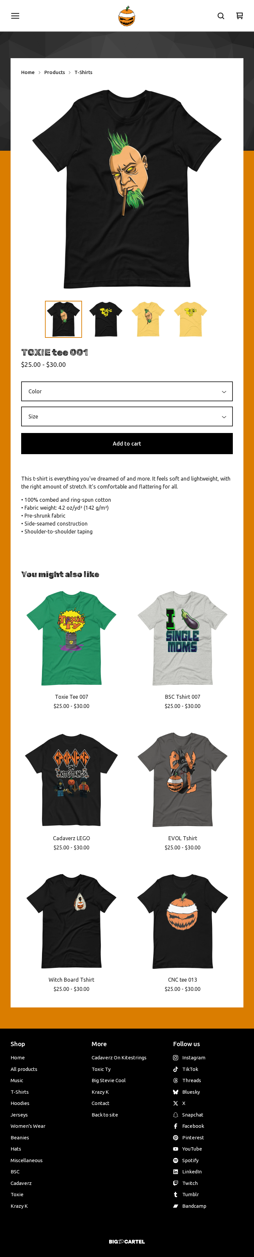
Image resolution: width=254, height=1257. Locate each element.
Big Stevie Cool (109, 1080)
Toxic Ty (101, 1069)
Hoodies (20, 1103)
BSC (15, 1171)
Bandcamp (194, 1206)
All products (24, 1069)
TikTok (190, 1069)
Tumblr (190, 1194)
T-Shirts (83, 72)
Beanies (20, 1137)
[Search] (221, 16)
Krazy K (19, 1206)
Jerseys (19, 1115)
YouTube (192, 1149)
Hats (16, 1149)
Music (17, 1080)
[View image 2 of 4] (105, 319)
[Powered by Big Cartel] (127, 1241)
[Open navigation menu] (15, 16)
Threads (191, 1080)
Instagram (193, 1057)
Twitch (190, 1183)
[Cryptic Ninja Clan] (127, 15)
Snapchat (192, 1115)
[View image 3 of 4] (148, 319)
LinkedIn (192, 1171)
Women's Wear (28, 1126)
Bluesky (191, 1092)
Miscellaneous (27, 1160)
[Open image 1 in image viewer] (127, 189)
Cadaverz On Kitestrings (119, 1057)
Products (54, 72)
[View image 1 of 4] (63, 319)
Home (28, 72)
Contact (100, 1103)
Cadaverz (21, 1183)
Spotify (190, 1160)
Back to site (105, 1115)
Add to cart (127, 444)
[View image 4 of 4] (190, 319)
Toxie (17, 1194)
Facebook (193, 1126)
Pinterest (193, 1137)
